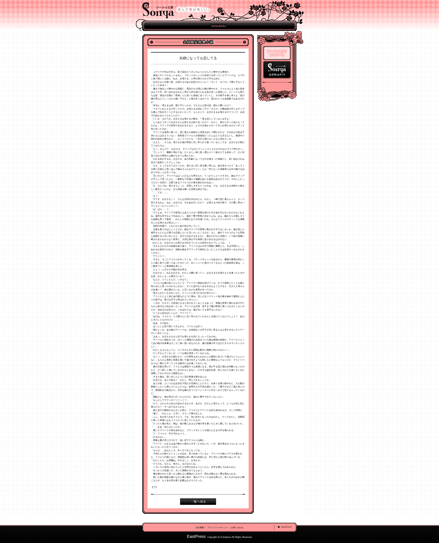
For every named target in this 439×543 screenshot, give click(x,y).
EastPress (196, 536)
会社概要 (200, 527)
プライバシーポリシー (217, 527)
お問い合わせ (237, 527)
